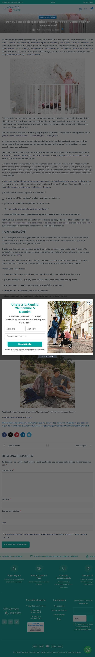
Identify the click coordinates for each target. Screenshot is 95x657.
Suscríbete (24, 344)
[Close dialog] (89, 302)
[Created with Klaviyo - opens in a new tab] (47, 356)
